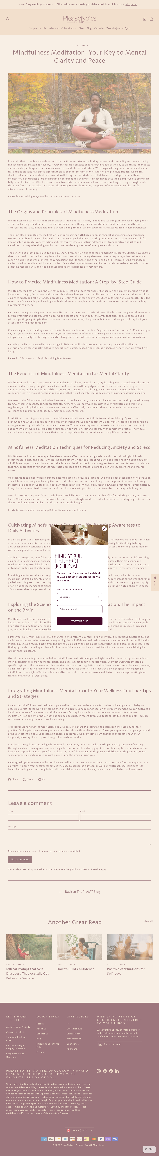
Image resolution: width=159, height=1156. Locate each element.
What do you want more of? (70, 589)
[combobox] (79, 597)
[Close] (104, 528)
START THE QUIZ (79, 621)
